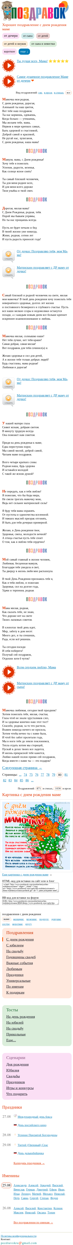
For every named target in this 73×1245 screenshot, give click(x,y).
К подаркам (15, 992)
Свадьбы (13, 1076)
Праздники (15, 975)
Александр (20, 1185)
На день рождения (20, 1017)
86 (27, 780)
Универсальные (18, 981)
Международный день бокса (35, 1116)
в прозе (48, 92)
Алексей (33, 1185)
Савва (24, 1198)
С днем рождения (20, 939)
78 (47, 774)
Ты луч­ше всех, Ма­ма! (32, 61)
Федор (54, 1198)
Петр (16, 1198)
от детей (43, 35)
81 (66, 774)
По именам (15, 986)
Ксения (58, 1208)
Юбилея (12, 1070)
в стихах (59, 92)
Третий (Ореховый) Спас (33, 1145)
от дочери (11, 35)
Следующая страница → (22, 768)
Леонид (25, 1193)
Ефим (53, 1189)
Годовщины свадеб (21, 957)
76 (36, 774)
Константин (45, 1208)
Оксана (41, 1212)
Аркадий (45, 1185)
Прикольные (16, 1034)
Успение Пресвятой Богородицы (37, 1135)
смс (40, 92)
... (20, 774)
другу (28, 924)
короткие (9, 51)
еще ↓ (24, 51)
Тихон (51, 1212)
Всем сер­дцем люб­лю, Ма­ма (36, 667)
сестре (6, 924)
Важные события (19, 963)
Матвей (36, 1193)
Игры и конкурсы (20, 1088)
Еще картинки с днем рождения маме (25, 874)
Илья (16, 1193)
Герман (30, 1189)
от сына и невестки (43, 43)
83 (10, 780)
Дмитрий (42, 1189)
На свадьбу (15, 951)
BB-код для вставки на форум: (20, 897)
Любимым (14, 969)
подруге (44, 919)
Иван (61, 1189)
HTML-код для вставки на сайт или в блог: (28, 881)
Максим (18, 1212)
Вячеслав (19, 1189)
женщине (18, 919)
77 (42, 774)
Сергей (34, 1198)
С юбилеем (15, 945)
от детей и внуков (15, 43)
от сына (27, 35)
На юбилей (15, 1022)
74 (25, 774)
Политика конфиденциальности (18, 1235)
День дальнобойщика (31, 1153)
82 (4, 780)
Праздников (15, 1082)
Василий (57, 1185)
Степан (44, 1198)
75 (31, 774)
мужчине (31, 919)
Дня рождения (17, 1064)
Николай (59, 1193)
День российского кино (32, 1125)
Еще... (11, 1040)
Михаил (48, 1193)
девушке (56, 919)
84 (15, 780)
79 (53, 774)
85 (21, 780)
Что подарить (16, 1094)
